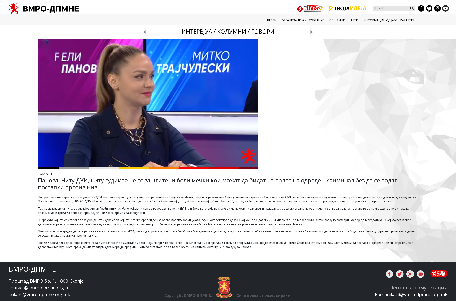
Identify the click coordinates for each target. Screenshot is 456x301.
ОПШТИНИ (337, 20)
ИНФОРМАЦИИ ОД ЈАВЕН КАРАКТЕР (388, 20)
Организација (293, 20)
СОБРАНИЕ (316, 20)
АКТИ (354, 20)
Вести (272, 20)
